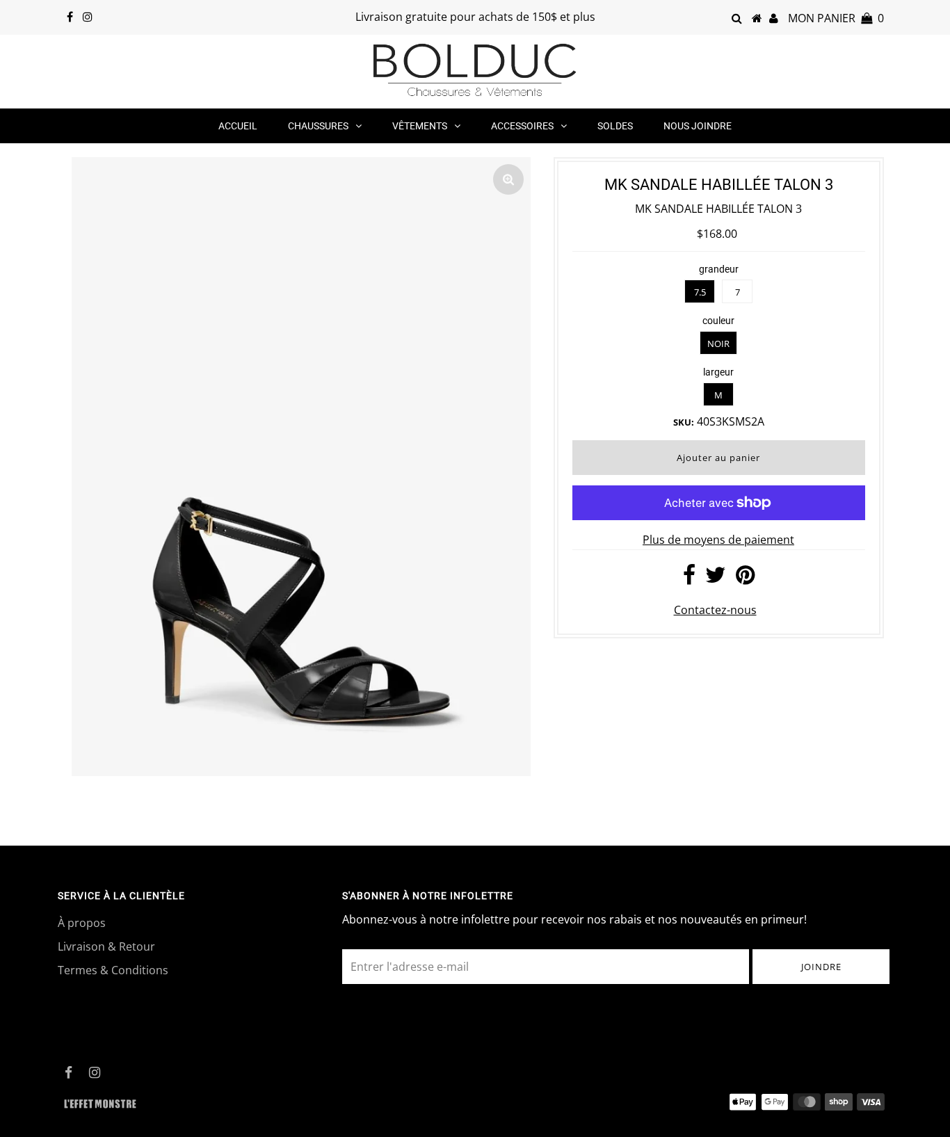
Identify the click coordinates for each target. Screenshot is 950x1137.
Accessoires (522, 125)
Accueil (237, 125)
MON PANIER (836, 18)
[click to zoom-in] (508, 179)
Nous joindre (697, 125)
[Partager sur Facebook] (689, 578)
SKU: (683, 422)
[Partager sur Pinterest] (745, 578)
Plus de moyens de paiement (718, 539)
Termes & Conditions (113, 970)
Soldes (615, 125)
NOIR (718, 343)
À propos (82, 922)
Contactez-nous (715, 610)
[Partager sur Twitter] (715, 578)
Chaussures (318, 125)
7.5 (700, 292)
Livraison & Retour (106, 946)
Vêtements (419, 125)
